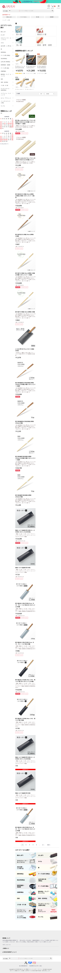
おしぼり (3, 34)
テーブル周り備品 (5, 68)
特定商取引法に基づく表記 (35, 965)
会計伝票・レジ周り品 (6, 46)
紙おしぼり (3, 31)
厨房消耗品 (3, 52)
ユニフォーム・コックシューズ (6, 94)
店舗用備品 (3, 71)
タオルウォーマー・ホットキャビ (6, 38)
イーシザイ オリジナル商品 (5, 102)
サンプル (3, 106)
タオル (2, 42)
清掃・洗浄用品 (4, 82)
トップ (4, 20)
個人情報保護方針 (23, 965)
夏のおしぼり (9, 17)
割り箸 (37, 17)
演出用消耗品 (4, 58)
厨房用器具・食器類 (5, 64)
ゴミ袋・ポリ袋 (4, 85)
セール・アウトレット (6, 98)
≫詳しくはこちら (6, 944)
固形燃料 (52, 17)
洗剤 (2, 79)
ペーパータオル (23, 17)
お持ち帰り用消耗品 (5, 61)
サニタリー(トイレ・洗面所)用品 (5, 89)
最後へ (49, 844)
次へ (43, 844)
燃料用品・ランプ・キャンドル (6, 75)
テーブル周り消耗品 (5, 55)
